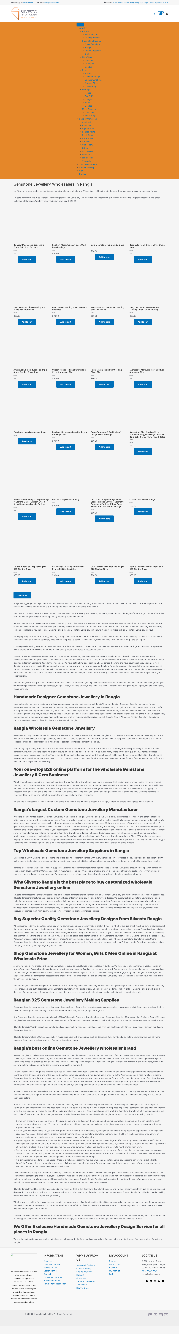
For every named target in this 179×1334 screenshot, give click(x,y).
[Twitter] (151, 1281)
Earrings (86, 89)
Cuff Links (89, 112)
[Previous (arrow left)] (4, 1332)
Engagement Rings (93, 80)
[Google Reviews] (159, 1281)
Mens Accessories (90, 109)
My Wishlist (114, 1271)
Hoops (88, 93)
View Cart (113, 1267)
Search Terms (50, 1271)
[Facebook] (147, 1281)
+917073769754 (29, 3)
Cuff (87, 54)
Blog (81, 170)
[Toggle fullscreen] (12, 1328)
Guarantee (81, 1278)
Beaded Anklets (92, 37)
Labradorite (87, 157)
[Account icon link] (167, 14)
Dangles (89, 99)
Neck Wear (87, 57)
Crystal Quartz (89, 151)
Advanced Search (52, 1280)
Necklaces (90, 60)
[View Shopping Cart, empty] (160, 13)
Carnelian (86, 141)
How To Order (82, 1288)
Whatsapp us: (18, 3)
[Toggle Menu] (80, 24)
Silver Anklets (91, 34)
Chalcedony (87, 145)
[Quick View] (16, 259)
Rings (84, 70)
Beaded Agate (88, 132)
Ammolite (86, 125)
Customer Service (52, 1264)
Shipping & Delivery (85, 1265)
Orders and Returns (53, 1277)
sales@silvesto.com (51, 3)
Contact (82, 174)
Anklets (85, 31)
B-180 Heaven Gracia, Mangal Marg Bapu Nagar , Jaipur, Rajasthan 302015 (140, 3)
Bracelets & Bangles (91, 41)
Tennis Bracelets (93, 50)
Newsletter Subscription (55, 1283)
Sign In (112, 1261)
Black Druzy (87, 135)
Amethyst (86, 122)
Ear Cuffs (89, 96)
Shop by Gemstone (88, 119)
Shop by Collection (88, 164)
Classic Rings (91, 86)
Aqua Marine (88, 128)
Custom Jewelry (86, 167)
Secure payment (84, 1271)
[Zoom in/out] (4, 1328)
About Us (48, 1261)
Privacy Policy (50, 1267)
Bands (88, 73)
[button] (154, 13)
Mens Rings (90, 115)
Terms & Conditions (85, 1281)
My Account (114, 1264)
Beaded (88, 67)
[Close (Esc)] (29, 1328)
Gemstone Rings (92, 76)
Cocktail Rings (91, 83)
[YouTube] (163, 1281)
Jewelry (82, 28)
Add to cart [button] (27, 259)
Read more (27, 441)
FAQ (111, 1274)
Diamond (86, 154)
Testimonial (81, 1284)
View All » (86, 161)
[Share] (21, 1328)
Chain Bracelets (92, 44)
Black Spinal (87, 138)
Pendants (89, 63)
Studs (87, 102)
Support (80, 1275)
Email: (41, 3)
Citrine (85, 148)
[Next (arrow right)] (12, 1332)
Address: (109, 3)
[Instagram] (155, 1281)
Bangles (89, 47)
